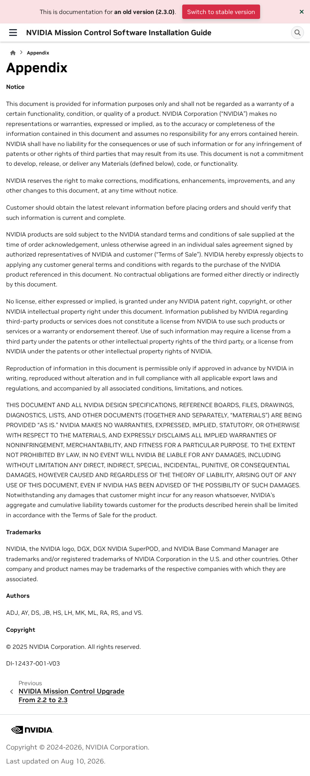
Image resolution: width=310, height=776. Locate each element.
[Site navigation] (13, 32)
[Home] (13, 53)
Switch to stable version (221, 12)
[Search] (297, 32)
